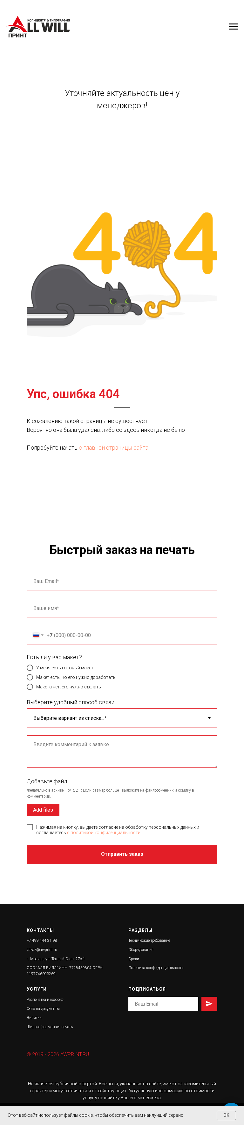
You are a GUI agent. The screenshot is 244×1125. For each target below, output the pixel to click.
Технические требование (149, 940)
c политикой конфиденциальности (103, 832)
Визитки (34, 1017)
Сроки (133, 959)
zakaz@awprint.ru (42, 950)
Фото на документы (43, 1009)
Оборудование (140, 950)
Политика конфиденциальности (156, 968)
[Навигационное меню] (233, 26)
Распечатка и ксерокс (45, 999)
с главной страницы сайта (113, 447)
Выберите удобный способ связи (70, 702)
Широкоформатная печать (50, 1027)
